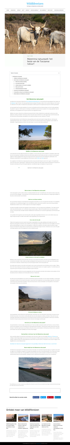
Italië (43, 158)
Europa (27, 10)
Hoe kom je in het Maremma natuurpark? (21, 90)
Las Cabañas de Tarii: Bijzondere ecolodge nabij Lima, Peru (46, 425)
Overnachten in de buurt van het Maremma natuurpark (24, 92)
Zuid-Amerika (43, 10)
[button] (36, 397)
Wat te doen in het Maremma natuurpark (21, 79)
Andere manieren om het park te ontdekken (23, 85)
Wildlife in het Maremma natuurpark (20, 78)
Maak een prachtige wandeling (21, 81)
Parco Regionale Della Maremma (33, 101)
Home (8, 10)
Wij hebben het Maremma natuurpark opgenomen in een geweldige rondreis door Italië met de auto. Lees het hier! (33, 343)
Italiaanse (13, 103)
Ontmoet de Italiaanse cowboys (21, 88)
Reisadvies (13, 10)
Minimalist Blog (38, 443)
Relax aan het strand (19, 86)
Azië (23, 10)
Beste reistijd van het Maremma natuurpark (22, 93)
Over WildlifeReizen (58, 10)
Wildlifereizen (35, 3)
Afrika (18, 10)
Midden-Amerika (34, 10)
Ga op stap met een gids (20, 83)
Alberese (50, 336)
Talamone (55, 336)
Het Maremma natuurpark (17, 76)
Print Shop (50, 10)
